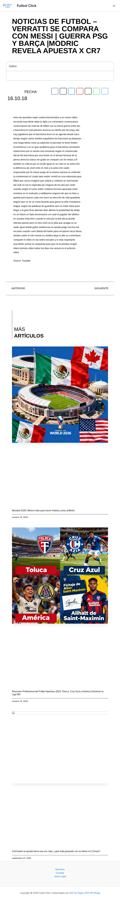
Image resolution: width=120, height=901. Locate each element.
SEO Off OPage (92, 893)
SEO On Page (76, 893)
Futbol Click (26, 6)
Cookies (60, 873)
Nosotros (60, 869)
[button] (110, 66)
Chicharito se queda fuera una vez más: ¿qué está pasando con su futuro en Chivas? (56, 851)
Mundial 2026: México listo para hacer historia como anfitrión (43, 510)
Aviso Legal (60, 876)
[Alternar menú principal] (114, 6)
